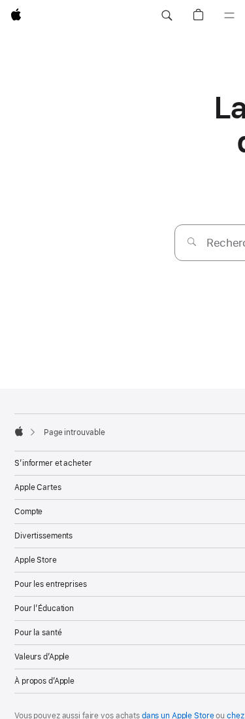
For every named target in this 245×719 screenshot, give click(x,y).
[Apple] (19, 431)
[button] (166, 15)
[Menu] (229, 15)
